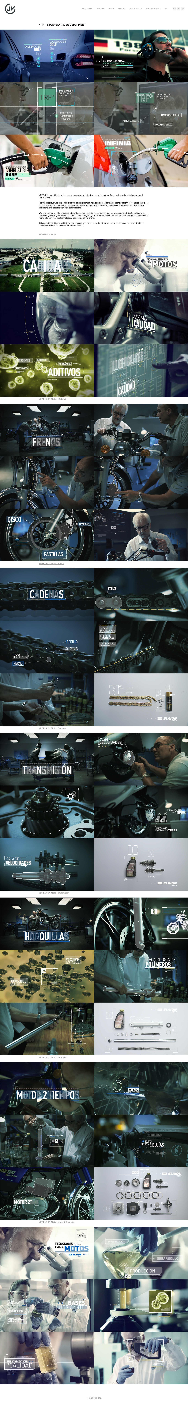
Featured (87, 8)
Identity (100, 8)
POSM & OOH (136, 8)
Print (111, 8)
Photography (153, 8)
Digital (121, 8)
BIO (166, 8)
